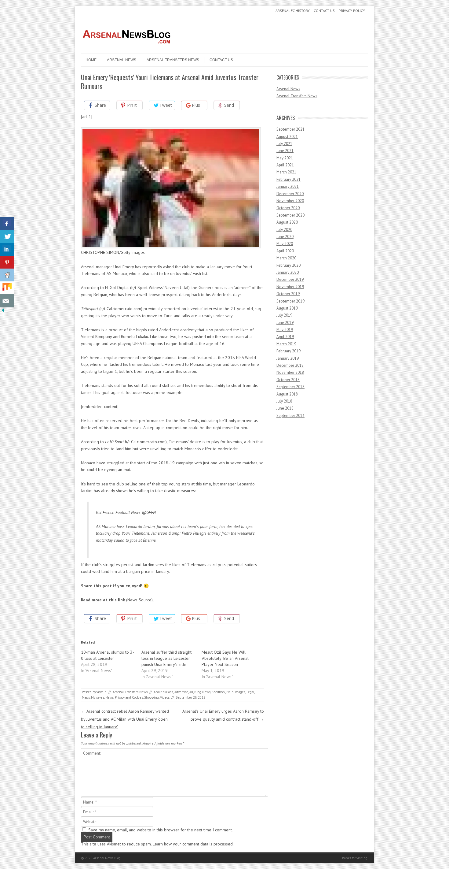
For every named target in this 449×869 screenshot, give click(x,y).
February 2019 (288, 351)
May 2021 (284, 158)
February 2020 (288, 265)
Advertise (181, 692)
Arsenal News (121, 60)
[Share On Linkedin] (7, 249)
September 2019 (290, 301)
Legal (250, 692)
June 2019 (285, 322)
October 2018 (288, 379)
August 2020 (287, 222)
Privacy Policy (352, 10)
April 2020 (285, 251)
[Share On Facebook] (7, 223)
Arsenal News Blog (107, 858)
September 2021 (290, 129)
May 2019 (284, 329)
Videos (165, 697)
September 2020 (290, 215)
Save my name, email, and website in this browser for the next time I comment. (160, 830)
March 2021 (286, 172)
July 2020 (284, 229)
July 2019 (284, 315)
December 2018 (290, 365)
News (109, 697)
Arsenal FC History (293, 10)
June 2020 (285, 236)
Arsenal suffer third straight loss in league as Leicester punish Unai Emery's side (166, 658)
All (191, 692)
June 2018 (285, 408)
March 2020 (286, 258)
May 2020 (284, 243)
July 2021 (284, 143)
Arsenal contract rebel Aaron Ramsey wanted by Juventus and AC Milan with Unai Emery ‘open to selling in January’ (125, 718)
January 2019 (287, 358)
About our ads (163, 692)
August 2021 (287, 136)
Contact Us (324, 10)
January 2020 (287, 272)
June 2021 (285, 150)
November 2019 (290, 286)
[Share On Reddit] (7, 275)
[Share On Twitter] (7, 236)
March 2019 (286, 344)
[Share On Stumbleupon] (7, 288)
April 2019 (285, 336)
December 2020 (290, 193)
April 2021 (285, 165)
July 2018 (284, 401)
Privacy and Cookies (129, 697)
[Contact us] (7, 300)
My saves (97, 697)
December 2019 (290, 279)
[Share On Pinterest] (7, 262)
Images (240, 692)
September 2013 (290, 415)
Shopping (151, 697)
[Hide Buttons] (3, 311)
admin (102, 692)
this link (117, 600)
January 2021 (287, 186)
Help (230, 692)
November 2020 (290, 200)
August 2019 (287, 308)
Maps (86, 697)
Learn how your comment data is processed (193, 844)
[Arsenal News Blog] (127, 48)
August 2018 (287, 394)
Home (91, 60)
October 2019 (288, 293)
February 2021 (288, 179)
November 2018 (290, 372)
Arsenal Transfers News (173, 60)
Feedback (218, 692)
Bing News (202, 692)
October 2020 (288, 207)
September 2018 (290, 386)
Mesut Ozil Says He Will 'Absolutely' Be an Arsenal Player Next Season (225, 658)
